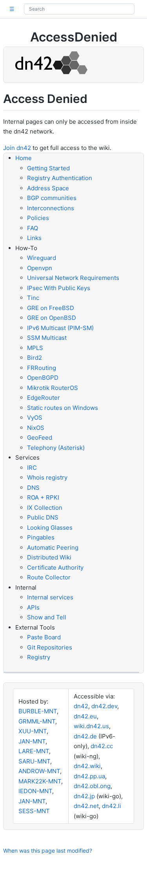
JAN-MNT (31, 741)
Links (34, 238)
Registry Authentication (59, 178)
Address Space (48, 188)
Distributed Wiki (49, 557)
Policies (38, 218)
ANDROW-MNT (39, 771)
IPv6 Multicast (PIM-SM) (60, 328)
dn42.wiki (87, 766)
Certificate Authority (55, 567)
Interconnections (50, 208)
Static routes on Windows (62, 407)
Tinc (33, 297)
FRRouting (41, 368)
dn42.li (111, 806)
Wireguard (41, 258)
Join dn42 (17, 148)
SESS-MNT (34, 811)
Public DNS (42, 517)
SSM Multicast (47, 337)
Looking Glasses (50, 527)
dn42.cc (102, 746)
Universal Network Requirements (73, 277)
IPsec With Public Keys (58, 288)
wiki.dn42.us (91, 726)
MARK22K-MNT (39, 781)
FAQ (32, 228)
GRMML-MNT (36, 721)
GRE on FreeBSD (50, 308)
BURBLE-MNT (37, 711)
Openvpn (39, 268)
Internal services (50, 597)
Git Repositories (49, 647)
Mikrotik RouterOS (52, 387)
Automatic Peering (52, 547)
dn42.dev (104, 706)
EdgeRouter (43, 397)
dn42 (81, 706)
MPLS (35, 348)
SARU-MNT (34, 761)
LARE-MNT (33, 751)
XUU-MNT (32, 731)
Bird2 (34, 357)
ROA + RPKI (43, 497)
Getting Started (48, 168)
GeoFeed (39, 437)
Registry (38, 657)
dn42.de (85, 736)
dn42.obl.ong (92, 786)
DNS (33, 487)
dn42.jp (84, 796)
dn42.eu (85, 716)
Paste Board (44, 637)
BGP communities (51, 198)
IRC (32, 467)
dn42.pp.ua (89, 776)
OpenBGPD (42, 377)
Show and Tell (46, 617)
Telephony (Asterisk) (56, 447)
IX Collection (44, 507)
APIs (33, 607)
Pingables (40, 537)
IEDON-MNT (35, 791)
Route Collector (49, 577)
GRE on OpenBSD (51, 317)
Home (23, 158)
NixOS (35, 427)
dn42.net (86, 806)
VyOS (34, 417)
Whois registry (47, 477)
